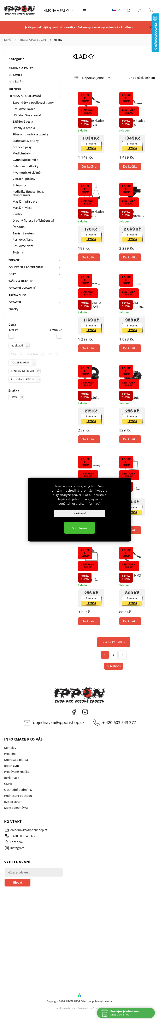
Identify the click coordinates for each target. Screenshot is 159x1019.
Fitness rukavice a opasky (31, 134)
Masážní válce (22, 208)
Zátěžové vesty (23, 121)
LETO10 (91, 148)
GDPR (8, 784)
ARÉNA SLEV (17, 295)
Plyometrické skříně (27, 172)
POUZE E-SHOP (23, 362)
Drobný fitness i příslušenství (33, 220)
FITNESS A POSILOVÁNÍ (24, 96)
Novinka (35, 354)
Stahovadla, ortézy (26, 141)
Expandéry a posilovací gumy (33, 102)
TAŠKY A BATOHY (20, 281)
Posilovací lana (23, 239)
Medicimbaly (22, 153)
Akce (16, 354)
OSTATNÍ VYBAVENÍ (22, 288)
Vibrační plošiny (24, 179)
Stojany (18, 252)
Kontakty (10, 748)
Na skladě (20, 345)
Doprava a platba (16, 760)
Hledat (17, 882)
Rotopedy (19, 185)
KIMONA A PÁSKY (20, 68)
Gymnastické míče (25, 160)
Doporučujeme (93, 78)
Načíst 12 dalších (113, 642)
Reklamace (11, 778)
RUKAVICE (15, 75)
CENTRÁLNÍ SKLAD (25, 371)
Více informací (89, 503)
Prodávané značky (16, 772)
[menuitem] (58, 10)
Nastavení (79, 513)
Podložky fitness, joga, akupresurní (28, 193)
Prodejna (10, 754)
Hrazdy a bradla (24, 128)
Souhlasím (79, 528)
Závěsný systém (24, 233)
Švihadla (19, 227)
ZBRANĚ (14, 260)
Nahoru (115, 666)
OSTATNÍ (14, 302)
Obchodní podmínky (18, 790)
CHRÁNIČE (15, 82)
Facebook (74, 712)
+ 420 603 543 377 (119, 722)
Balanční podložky (25, 166)
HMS (17, 397)
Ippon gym (11, 766)
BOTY (12, 274)
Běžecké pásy (22, 147)
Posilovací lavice (24, 109)
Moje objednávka (16, 808)
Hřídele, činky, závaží (27, 115)
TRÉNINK (14, 89)
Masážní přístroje (25, 201)
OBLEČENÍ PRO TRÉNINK (25, 267)
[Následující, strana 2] (113, 655)
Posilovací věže (23, 246)
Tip (52, 354)
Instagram (85, 712)
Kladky (17, 214)
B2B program (13, 802)
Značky (13, 309)
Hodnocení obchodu (18, 796)
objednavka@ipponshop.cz (58, 722)
